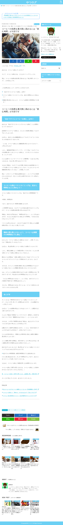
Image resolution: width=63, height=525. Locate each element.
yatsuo (11, 484)
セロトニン (18, 410)
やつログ (31, 2)
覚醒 (24, 410)
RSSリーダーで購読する (47, 54)
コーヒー (5, 410)
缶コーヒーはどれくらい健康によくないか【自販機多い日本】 (20, 389)
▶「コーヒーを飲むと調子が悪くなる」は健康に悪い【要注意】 (20, 374)
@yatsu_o (17, 65)
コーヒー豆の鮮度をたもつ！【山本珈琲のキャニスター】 (19, 395)
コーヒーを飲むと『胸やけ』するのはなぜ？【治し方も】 (19, 392)
